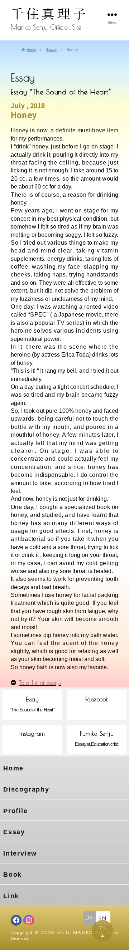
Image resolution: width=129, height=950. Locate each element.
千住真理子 (49, 13)
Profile (15, 810)
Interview (20, 853)
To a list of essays (40, 683)
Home (13, 768)
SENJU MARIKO (75, 932)
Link (11, 896)
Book (12, 874)
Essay (14, 832)
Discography (26, 789)
